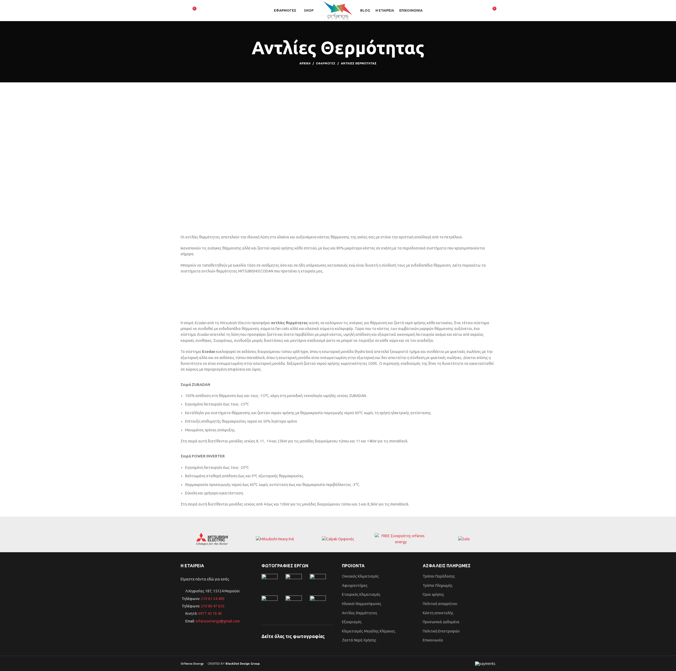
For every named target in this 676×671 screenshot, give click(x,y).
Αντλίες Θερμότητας (359, 613)
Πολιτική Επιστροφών (441, 631)
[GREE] (400, 539)
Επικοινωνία (433, 640)
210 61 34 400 (212, 599)
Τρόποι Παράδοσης (439, 576)
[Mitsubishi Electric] (212, 539)
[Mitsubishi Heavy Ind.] (274, 539)
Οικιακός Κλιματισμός (360, 576)
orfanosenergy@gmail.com (218, 621)
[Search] (182, 10)
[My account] (482, 10)
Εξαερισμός (352, 622)
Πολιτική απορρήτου (440, 604)
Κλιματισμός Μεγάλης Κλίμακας (368, 631)
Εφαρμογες (325, 63)
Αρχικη (305, 63)
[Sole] (464, 539)
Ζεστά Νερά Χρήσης (359, 640)
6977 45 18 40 (210, 613)
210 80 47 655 (212, 606)
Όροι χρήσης (433, 594)
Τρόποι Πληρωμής (438, 585)
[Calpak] (338, 539)
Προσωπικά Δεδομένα (441, 622)
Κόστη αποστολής (438, 613)
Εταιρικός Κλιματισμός (361, 594)
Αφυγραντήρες (355, 585)
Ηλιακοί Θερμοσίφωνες (361, 604)
